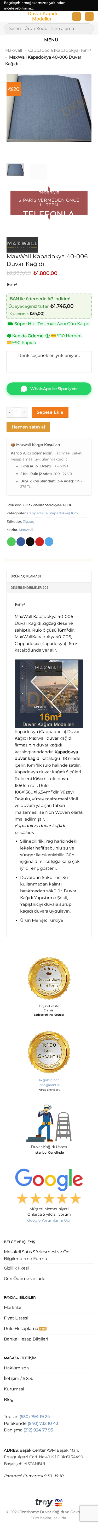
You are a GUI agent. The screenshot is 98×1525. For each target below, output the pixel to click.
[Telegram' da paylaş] (49, 541)
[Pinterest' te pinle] (39, 541)
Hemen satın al (28, 426)
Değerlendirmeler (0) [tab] (29, 587)
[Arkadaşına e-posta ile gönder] (30, 541)
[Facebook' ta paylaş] (20, 541)
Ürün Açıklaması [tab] (26, 576)
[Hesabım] (76, 16)
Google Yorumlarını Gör (49, 1220)
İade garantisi (49, 1085)
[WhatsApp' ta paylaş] (11, 541)
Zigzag (28, 522)
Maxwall (13, 50)
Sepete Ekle (50, 412)
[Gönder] (88, 28)
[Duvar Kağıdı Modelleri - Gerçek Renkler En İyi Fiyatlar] (42, 16)
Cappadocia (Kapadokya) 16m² (59, 50)
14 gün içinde (49, 1080)
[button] (7, 17)
